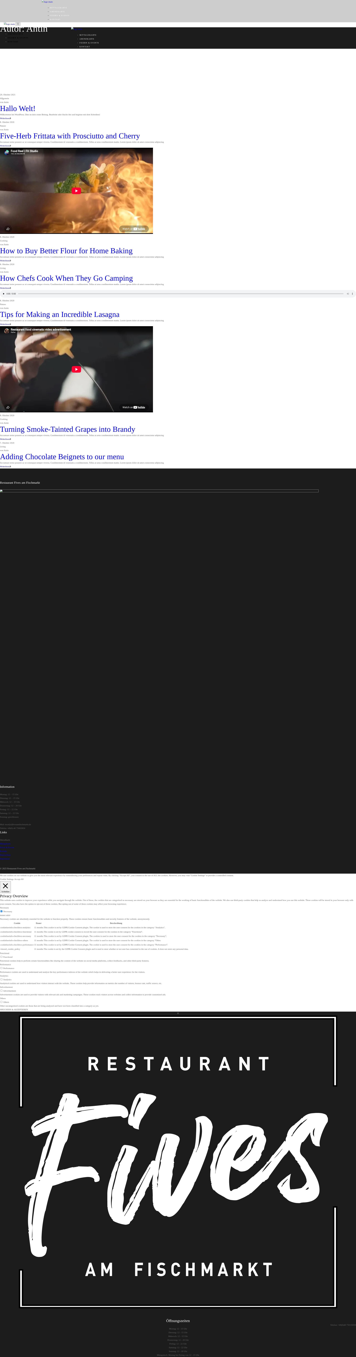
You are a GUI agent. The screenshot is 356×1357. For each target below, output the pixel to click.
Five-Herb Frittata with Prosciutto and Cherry (70, 136)
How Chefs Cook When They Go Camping (66, 278)
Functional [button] (4, 953)
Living (3, 268)
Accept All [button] (19, 879)
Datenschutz (5, 855)
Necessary (7, 911)
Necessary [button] (4, 908)
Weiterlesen (5, 118)
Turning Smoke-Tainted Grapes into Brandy (67, 429)
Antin (4, 102)
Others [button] (3, 998)
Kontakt (3, 851)
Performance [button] (5, 964)
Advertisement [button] (6, 987)
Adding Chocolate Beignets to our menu (62, 456)
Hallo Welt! (17, 108)
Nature (3, 126)
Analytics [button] (4, 976)
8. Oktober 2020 (7, 122)
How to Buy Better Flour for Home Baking (66, 250)
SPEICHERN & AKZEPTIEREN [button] (14, 1010)
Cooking (4, 241)
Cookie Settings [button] (7, 879)
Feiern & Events (7, 847)
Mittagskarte (5, 844)
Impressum (5, 859)
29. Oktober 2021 (7, 95)
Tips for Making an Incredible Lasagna (59, 314)
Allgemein (4, 98)
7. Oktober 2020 (7, 443)
